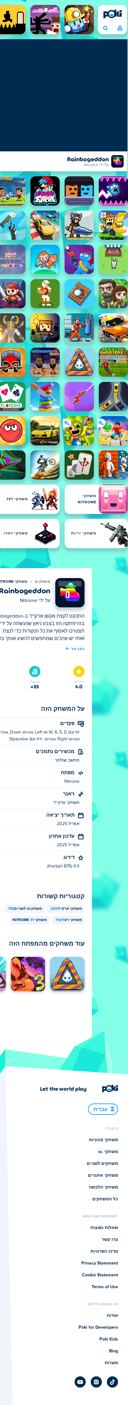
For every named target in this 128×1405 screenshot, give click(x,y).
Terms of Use (105, 1287)
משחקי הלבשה (103, 1187)
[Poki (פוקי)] (112, 14)
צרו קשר (110, 1239)
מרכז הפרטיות (104, 1251)
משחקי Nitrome (29, 920)
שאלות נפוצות (104, 1228)
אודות (112, 1315)
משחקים (42, 582)
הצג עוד (78, 648)
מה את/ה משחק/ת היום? (105, 28)
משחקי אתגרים (103, 1175)
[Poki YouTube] (80, 1382)
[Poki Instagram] (96, 1382)
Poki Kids (108, 1339)
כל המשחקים (105, 1199)
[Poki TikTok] (112, 1382)
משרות (111, 1363)
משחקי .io (108, 1152)
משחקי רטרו (69, 920)
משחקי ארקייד (66, 909)
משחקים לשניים (25, 909)
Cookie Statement (100, 1275)
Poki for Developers (98, 1327)
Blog (113, 1351)
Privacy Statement (99, 1263)
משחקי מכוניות (103, 1140)
